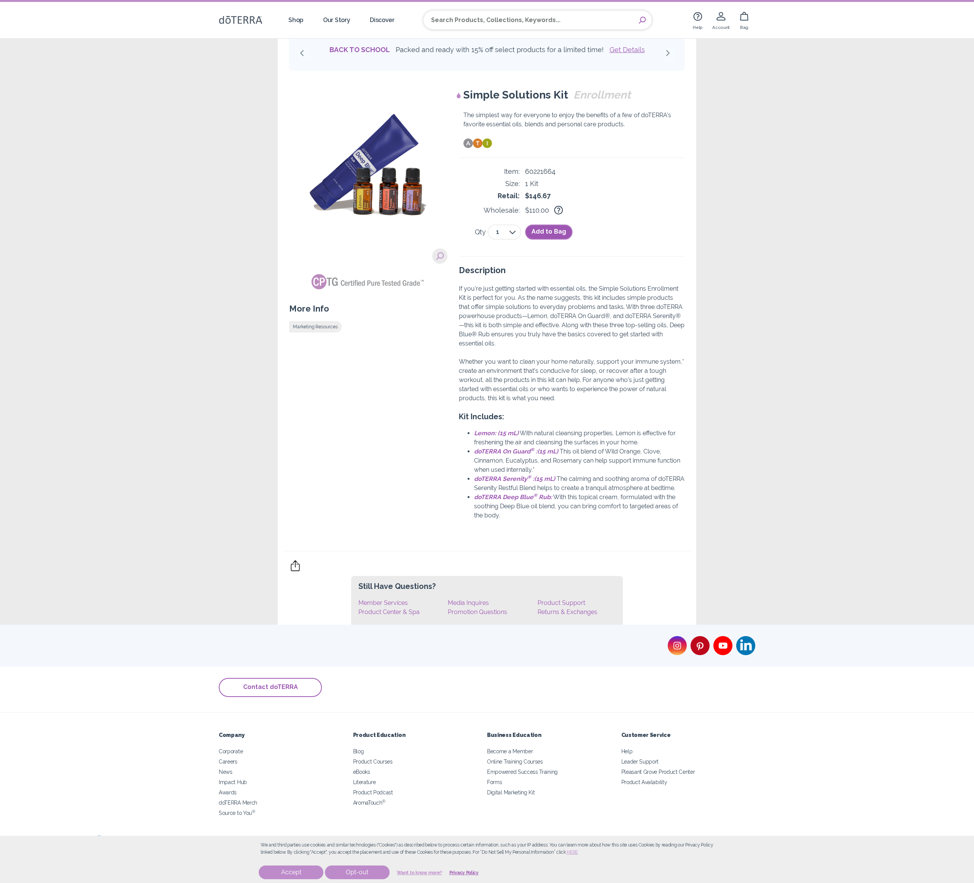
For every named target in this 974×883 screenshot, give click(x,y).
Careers (228, 761)
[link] (697, 20)
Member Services (383, 602)
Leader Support (640, 761)
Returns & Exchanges (567, 612)
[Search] (642, 20)
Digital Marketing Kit (511, 792)
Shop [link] (295, 20)
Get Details (627, 50)
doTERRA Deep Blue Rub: (513, 497)
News (225, 771)
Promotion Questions (477, 612)
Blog (358, 751)
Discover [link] (382, 20)
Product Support (561, 602)
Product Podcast (373, 792)
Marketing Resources (315, 326)
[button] (304, 55)
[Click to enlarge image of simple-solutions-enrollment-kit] (439, 256)
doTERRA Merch (238, 802)
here (572, 852)
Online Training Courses (515, 761)
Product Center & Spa (389, 612)
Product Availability (644, 782)
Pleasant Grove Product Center (658, 771)
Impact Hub (233, 782)
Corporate (231, 751)
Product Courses (373, 761)
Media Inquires (468, 602)
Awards (228, 792)
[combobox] (504, 232)
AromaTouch (369, 802)
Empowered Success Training (522, 771)
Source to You (237, 813)
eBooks (361, 771)
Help (627, 751)
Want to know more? (419, 872)
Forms (494, 782)
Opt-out (357, 872)
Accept (291, 872)
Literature (364, 782)
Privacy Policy (464, 872)
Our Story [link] (336, 20)
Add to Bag (549, 231)
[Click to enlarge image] (368, 168)
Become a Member (510, 751)
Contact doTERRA (270, 686)
